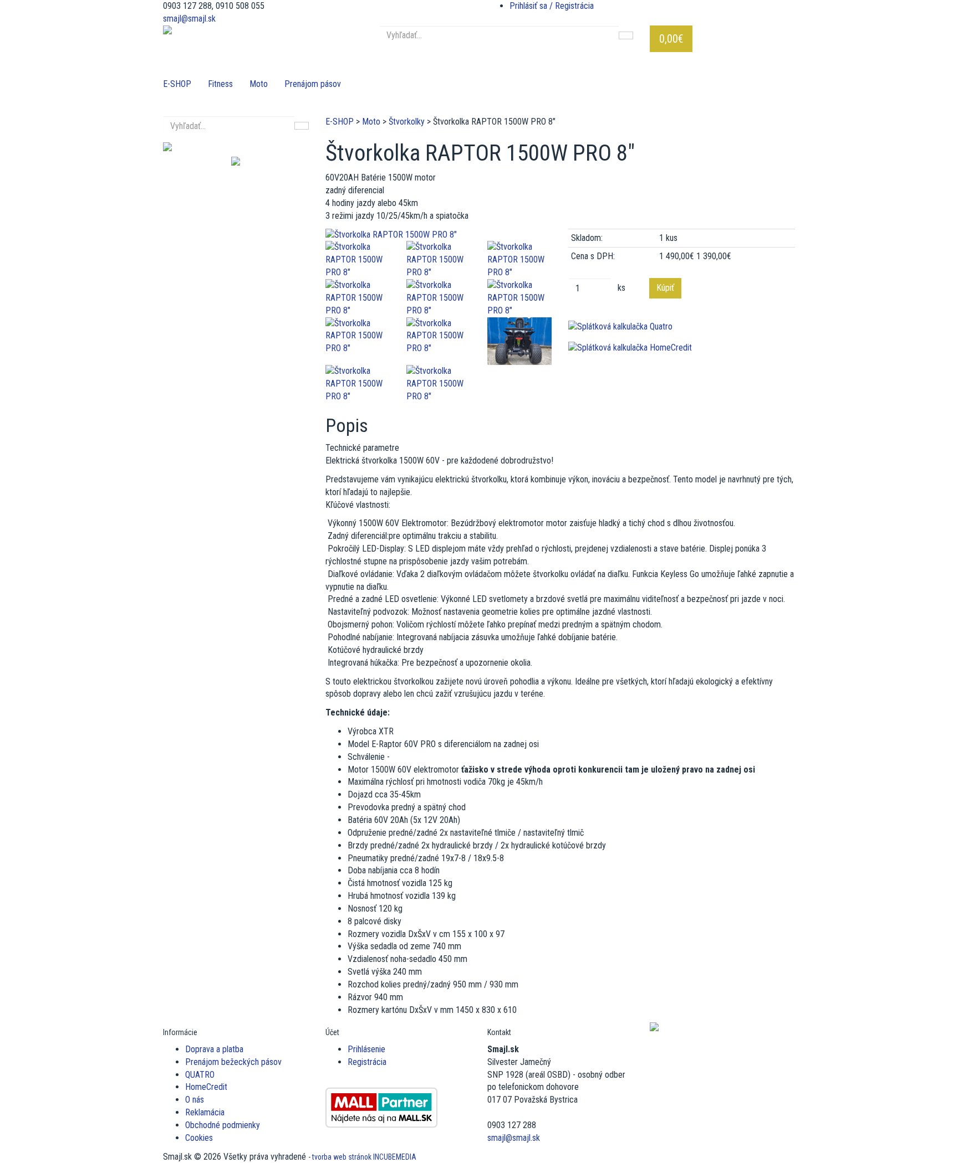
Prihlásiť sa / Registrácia (551, 6)
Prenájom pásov (312, 84)
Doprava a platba (214, 1049)
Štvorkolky (407, 121)
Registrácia (367, 1062)
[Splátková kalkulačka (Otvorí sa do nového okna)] (681, 327)
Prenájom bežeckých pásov (233, 1062)
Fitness (220, 84)
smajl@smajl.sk (189, 18)
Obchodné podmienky (222, 1125)
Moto (258, 84)
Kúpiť (665, 287)
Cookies (199, 1138)
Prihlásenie (366, 1049)
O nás (194, 1099)
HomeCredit (206, 1087)
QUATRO (200, 1074)
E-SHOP (177, 84)
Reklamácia (205, 1112)
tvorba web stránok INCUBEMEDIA (364, 1156)
